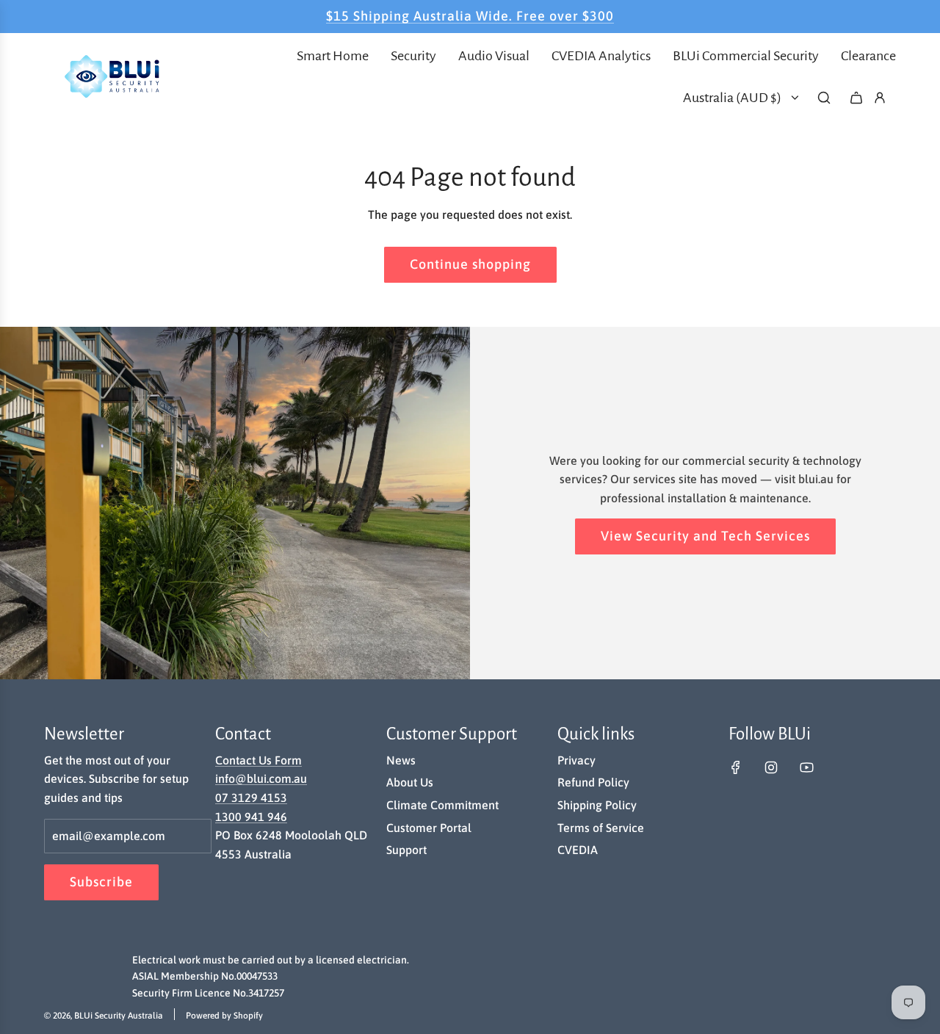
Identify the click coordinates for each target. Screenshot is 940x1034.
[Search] (824, 98)
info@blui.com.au (261, 778)
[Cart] (856, 98)
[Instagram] (771, 767)
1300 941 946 (251, 816)
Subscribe (101, 881)
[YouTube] (806, 767)
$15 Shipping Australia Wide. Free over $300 (470, 16)
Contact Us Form (258, 760)
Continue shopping (470, 264)
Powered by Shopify (224, 1015)
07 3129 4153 (251, 797)
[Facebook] (736, 767)
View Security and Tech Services (705, 535)
